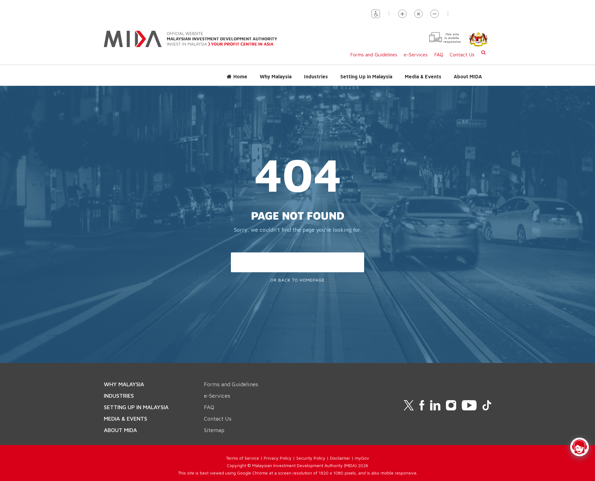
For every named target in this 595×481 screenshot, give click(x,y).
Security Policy (310, 458)
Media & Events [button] (423, 76)
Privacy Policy (278, 458)
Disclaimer (340, 458)
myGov (362, 458)
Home (240, 76)
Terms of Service (242, 458)
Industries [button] (316, 76)
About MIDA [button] (468, 76)
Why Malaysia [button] (276, 76)
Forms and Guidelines (373, 54)
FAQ (438, 54)
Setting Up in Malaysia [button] (366, 76)
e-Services (416, 54)
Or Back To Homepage (297, 279)
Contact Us (462, 54)
